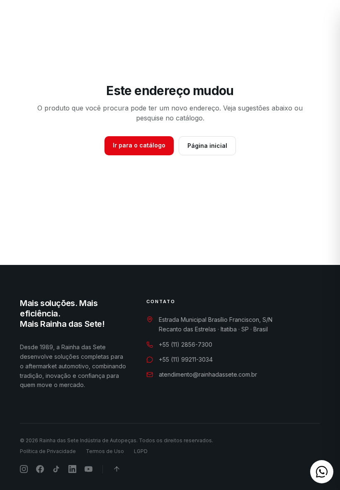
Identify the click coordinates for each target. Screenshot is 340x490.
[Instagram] (288, 21)
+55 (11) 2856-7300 (185, 344)
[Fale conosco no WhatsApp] (321, 471)
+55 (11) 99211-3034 (186, 359)
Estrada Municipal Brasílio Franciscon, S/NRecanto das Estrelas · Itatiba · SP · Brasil (215, 324)
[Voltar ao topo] (117, 469)
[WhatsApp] (274, 21)
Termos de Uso (105, 451)
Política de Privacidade (48, 451)
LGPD (141, 451)
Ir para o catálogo (139, 145)
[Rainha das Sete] (46, 21)
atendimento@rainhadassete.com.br (208, 374)
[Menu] (320, 22)
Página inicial (207, 145)
